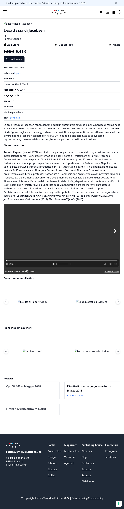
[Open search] (120, 12)
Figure (17, 73)
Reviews (86, 475)
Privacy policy (79, 498)
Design (52, 457)
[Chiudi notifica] (116, 3)
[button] (32, 302)
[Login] (107, 12)
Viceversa (69, 457)
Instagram (111, 451)
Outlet (51, 475)
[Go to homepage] (59, 12)
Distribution (88, 481)
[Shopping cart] (114, 12)
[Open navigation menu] (4, 11)
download (15, 117)
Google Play (66, 45)
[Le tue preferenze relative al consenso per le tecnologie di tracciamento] (119, 504)
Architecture (55, 451)
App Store (13, 45)
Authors (86, 469)
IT (101, 12)
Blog (84, 457)
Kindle (116, 45)
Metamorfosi (71, 451)
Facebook (110, 457)
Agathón (69, 463)
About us (87, 451)
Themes (52, 469)
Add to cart (16, 59)
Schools (52, 463)
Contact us (88, 463)
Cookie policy (95, 498)
